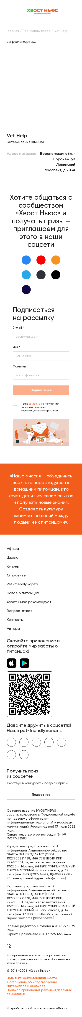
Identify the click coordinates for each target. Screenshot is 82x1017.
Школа (12, 557)
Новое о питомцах (23, 593)
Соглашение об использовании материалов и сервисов (32, 984)
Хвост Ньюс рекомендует (29, 602)
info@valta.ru (55, 878)
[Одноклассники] (55, 260)
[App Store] (11, 663)
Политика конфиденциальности (32, 978)
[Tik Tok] (55, 274)
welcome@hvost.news (35, 918)
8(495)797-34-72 (35, 874)
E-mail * (18, 327)
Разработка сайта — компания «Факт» (37, 1008)
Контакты (15, 619)
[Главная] (43, 11)
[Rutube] (26, 289)
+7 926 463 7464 (58, 934)
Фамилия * (20, 366)
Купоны (13, 566)
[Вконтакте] (26, 260)
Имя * (16, 347)
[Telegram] (26, 274)
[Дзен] (41, 274)
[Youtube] (41, 260)
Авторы (13, 628)
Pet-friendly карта (22, 584)
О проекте (16, 575)
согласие (34, 403)
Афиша (13, 548)
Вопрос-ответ (19, 611)
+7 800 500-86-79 (36, 914)
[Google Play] (24, 663)
